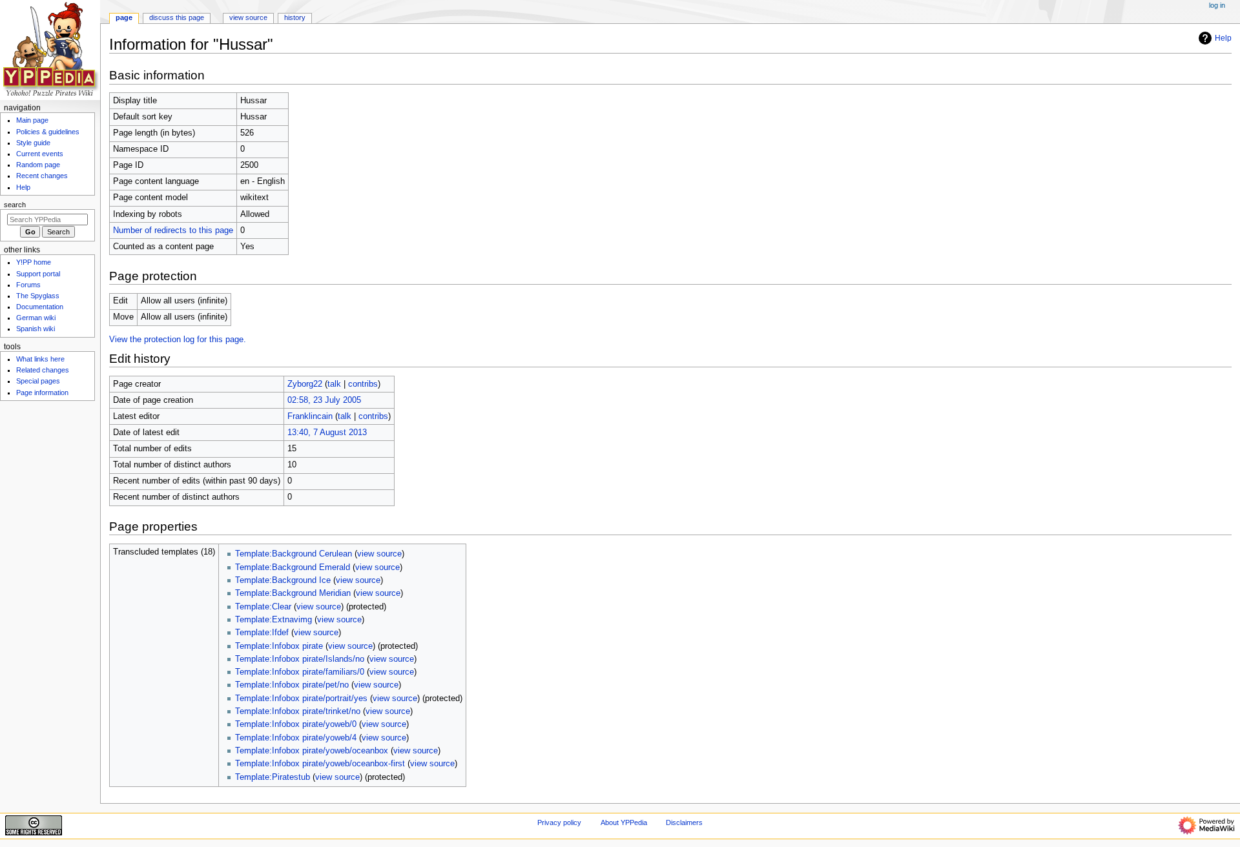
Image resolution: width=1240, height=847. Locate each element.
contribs (363, 384)
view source (379, 553)
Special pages (38, 381)
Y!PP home (33, 262)
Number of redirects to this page (173, 230)
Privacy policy (559, 822)
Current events (39, 154)
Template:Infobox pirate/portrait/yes (301, 698)
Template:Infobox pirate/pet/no (292, 684)
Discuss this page (176, 17)
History (294, 17)
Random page (38, 164)
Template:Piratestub (272, 777)
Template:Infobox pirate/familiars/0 (299, 672)
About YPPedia (624, 822)
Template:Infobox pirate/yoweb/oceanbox (311, 750)
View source (248, 17)
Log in (1217, 5)
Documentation (39, 307)
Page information (42, 392)
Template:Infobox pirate (279, 646)
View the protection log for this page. (177, 339)
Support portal (38, 274)
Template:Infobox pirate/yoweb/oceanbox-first (320, 763)
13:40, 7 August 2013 (327, 432)
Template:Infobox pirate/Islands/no (299, 659)
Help (1223, 38)
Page (124, 17)
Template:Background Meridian (293, 593)
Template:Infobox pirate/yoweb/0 (295, 724)
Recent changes (42, 175)
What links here (40, 359)
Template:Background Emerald (292, 567)
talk (334, 384)
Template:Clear (263, 606)
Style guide (33, 143)
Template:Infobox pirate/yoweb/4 (295, 737)
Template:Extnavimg (273, 619)
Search (15, 205)
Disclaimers (684, 822)
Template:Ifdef (262, 632)
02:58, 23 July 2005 (324, 400)
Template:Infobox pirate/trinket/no (297, 711)
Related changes (42, 370)
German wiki (36, 317)
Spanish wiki (35, 328)
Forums (28, 285)
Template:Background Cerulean (293, 553)
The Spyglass (37, 296)
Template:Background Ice (283, 580)
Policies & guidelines (47, 132)
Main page (32, 120)
